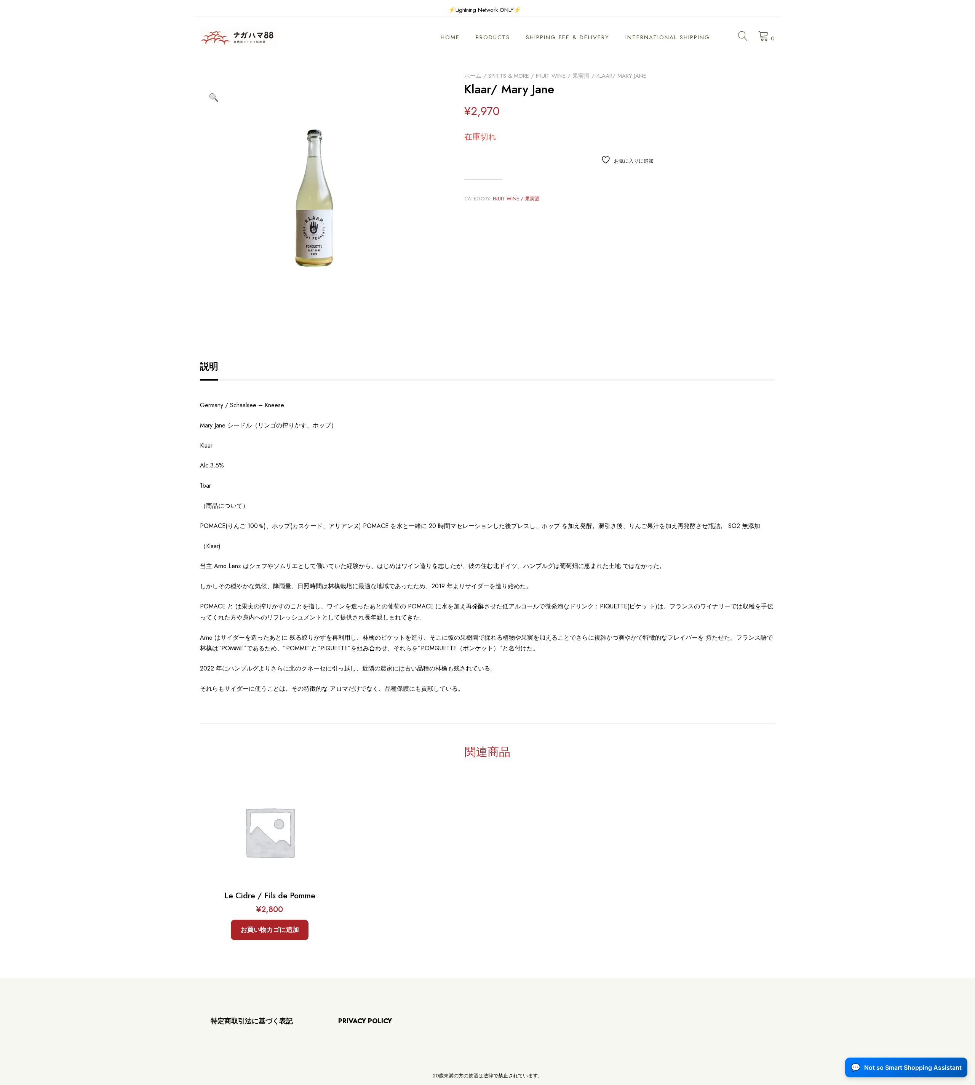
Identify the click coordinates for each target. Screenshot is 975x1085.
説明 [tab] (209, 366)
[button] (213, 97)
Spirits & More (508, 76)
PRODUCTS (493, 37)
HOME (450, 37)
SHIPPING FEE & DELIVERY (567, 37)
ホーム (472, 76)
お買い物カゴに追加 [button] (270, 929)
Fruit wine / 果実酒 (563, 76)
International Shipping (667, 37)
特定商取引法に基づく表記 (252, 1021)
